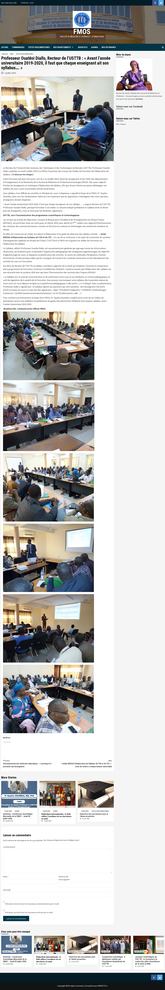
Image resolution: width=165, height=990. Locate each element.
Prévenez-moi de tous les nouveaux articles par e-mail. (29, 912)
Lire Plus (139, 99)
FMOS (81, 31)
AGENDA (94, 47)
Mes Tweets (121, 124)
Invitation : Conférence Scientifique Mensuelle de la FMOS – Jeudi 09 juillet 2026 (17, 816)
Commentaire (9, 847)
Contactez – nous (27, 3)
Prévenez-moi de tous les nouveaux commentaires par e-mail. (32, 904)
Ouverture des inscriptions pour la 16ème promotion (94, 815)
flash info (5, 54)
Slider (12, 54)
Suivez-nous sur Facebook (129, 106)
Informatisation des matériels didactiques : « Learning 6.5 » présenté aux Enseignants (27, 764)
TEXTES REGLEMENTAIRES (39, 47)
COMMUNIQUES (18, 47)
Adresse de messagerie (64, 878)
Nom (5, 876)
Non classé (105, 951)
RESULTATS (82, 47)
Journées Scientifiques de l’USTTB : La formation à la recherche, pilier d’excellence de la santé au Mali (147, 960)
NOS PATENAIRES (109, 47)
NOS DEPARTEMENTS (62, 47)
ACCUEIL (4, 47)
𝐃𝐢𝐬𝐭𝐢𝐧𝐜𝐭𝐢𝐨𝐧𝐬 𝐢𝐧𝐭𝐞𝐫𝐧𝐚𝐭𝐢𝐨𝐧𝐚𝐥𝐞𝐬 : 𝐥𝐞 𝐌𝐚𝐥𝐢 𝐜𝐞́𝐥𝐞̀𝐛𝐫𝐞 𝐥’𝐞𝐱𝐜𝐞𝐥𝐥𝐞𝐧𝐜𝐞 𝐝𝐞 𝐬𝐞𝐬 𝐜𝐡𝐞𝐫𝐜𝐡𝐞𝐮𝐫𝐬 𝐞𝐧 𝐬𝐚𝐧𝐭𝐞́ (56, 816)
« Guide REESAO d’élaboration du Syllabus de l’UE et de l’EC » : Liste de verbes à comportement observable (86, 764)
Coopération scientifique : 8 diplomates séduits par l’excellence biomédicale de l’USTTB (113, 960)
